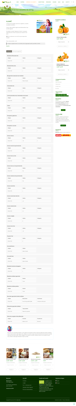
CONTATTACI (63, 125)
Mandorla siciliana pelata (36, 359)
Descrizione (9, 51)
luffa (65, 94)
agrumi (57, 94)
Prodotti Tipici (58, 86)
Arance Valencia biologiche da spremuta (63, 65)
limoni (63, 94)
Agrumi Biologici (59, 82)
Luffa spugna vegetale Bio (48, 359)
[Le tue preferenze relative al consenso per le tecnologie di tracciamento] (74, 404)
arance (60, 94)
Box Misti (57, 88)
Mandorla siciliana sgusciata (12, 359)
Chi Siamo (24, 380)
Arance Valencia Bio (62, 37)
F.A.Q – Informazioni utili (27, 385)
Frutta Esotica (58, 84)
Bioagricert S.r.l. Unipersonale (45, 384)
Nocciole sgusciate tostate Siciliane (26, 359)
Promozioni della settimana (27, 389)
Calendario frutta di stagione (28, 387)
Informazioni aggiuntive (17, 51)
